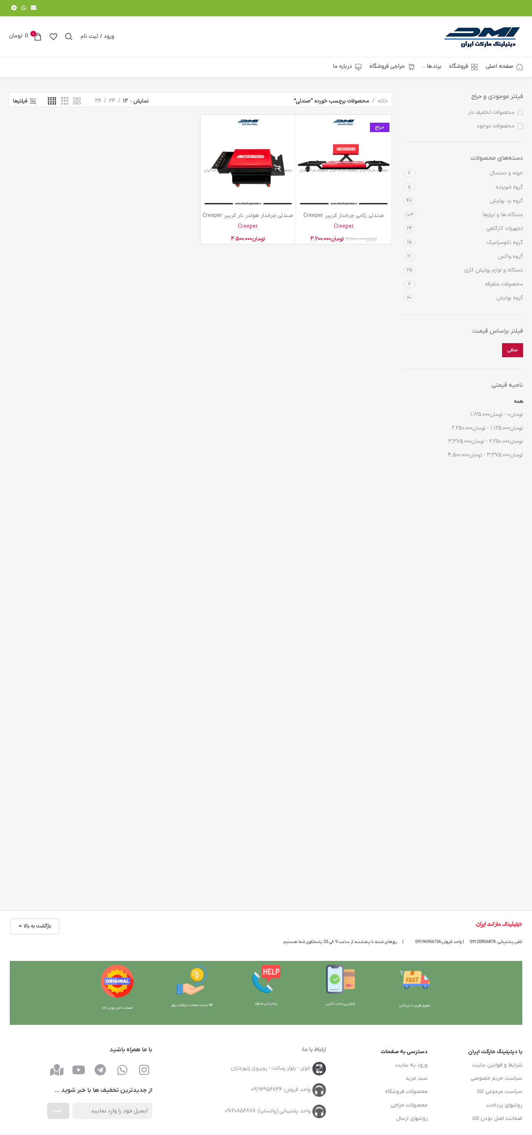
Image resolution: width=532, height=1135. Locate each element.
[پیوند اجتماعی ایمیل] (33, 8)
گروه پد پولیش (506, 201)
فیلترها (20, 101)
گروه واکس (510, 256)
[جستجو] (69, 36)
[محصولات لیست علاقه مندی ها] (53, 36)
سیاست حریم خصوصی (496, 1078)
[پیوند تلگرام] (14, 8)
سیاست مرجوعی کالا (499, 1091)
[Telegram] (100, 1070)
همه (518, 401)
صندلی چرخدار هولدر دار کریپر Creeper (248, 215)
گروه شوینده (509, 187)
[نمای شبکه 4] (52, 101)
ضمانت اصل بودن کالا (497, 1118)
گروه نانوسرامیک (505, 242)
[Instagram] (144, 1070)
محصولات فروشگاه (406, 1091)
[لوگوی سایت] (482, 36)
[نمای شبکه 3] (65, 101)
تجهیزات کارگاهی (504, 228)
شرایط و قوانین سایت (497, 1065)
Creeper (344, 226)
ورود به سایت (411, 1065)
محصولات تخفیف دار (491, 112)
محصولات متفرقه (504, 284)
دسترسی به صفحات (404, 1052)
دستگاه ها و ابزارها (503, 215)
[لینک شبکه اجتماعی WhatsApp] (23, 8)
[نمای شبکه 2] (77, 101)
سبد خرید (416, 1078)
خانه (383, 101)
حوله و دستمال (506, 173)
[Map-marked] (57, 1070)
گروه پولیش (510, 298)
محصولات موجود (495, 126)
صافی (512, 350)
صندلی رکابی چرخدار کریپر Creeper (343, 215)
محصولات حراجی (409, 1105)
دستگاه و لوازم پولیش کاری (493, 270)
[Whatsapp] (122, 1070)
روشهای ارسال (412, 1118)
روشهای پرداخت (504, 1105)
